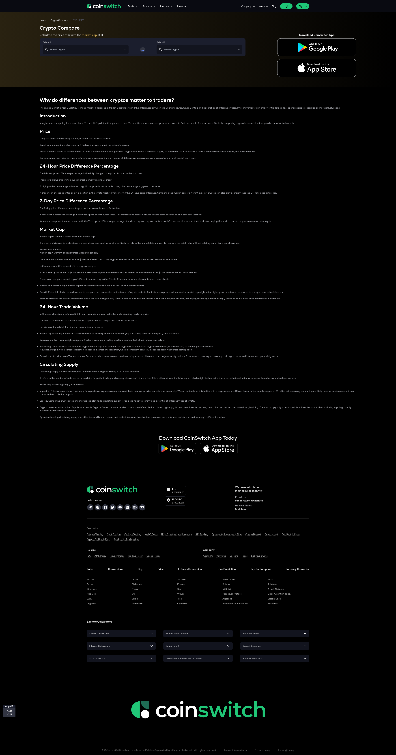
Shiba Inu (137, 584)
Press (245, 555)
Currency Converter (297, 569)
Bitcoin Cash (274, 598)
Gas (179, 589)
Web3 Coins (151, 534)
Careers (234, 555)
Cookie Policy (153, 555)
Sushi (89, 598)
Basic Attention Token (279, 593)
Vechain (181, 579)
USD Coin (227, 589)
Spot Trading (114, 534)
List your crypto (259, 555)
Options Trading (132, 534)
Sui (133, 593)
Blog (274, 6)
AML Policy (100, 555)
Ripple (135, 589)
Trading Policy (135, 555)
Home (43, 20)
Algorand (227, 598)
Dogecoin (91, 603)
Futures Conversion (190, 569)
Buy (140, 569)
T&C (89, 555)
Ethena (181, 584)
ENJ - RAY (78, 20)
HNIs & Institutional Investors (176, 534)
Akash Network (276, 589)
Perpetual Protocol (232, 593)
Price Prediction (226, 569)
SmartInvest (271, 534)
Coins (90, 569)
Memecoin (137, 603)
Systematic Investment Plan (227, 534)
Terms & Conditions (235, 750)
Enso (270, 579)
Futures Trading (95, 534)
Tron (179, 598)
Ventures (263, 6)
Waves (180, 593)
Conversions (115, 569)
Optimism (182, 603)
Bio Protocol (228, 579)
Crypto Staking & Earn (98, 539)
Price (160, 569)
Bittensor (273, 603)
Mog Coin (92, 593)
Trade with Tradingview (126, 539)
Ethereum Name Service (235, 603)
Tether (90, 584)
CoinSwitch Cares (291, 534)
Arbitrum (272, 584)
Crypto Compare (59, 20)
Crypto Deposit (253, 534)
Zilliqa (135, 598)
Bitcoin (90, 579)
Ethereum (92, 589)
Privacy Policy (117, 555)
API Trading (202, 534)
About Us (208, 555)
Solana (226, 584)
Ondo (135, 579)
